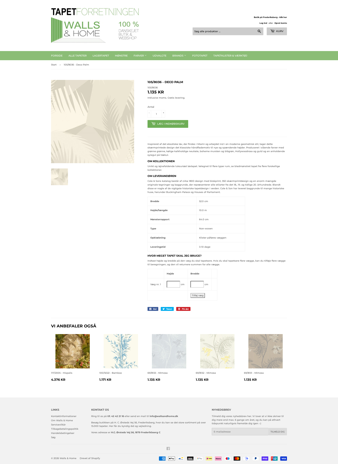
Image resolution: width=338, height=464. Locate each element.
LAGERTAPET (101, 55)
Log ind (263, 23)
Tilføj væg (198, 295)
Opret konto (280, 23)
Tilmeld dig (278, 431)
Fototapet (199, 55)
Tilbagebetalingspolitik (64, 428)
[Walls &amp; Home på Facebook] (168, 449)
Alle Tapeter (77, 55)
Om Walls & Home (62, 420)
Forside (56, 55)
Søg (53, 437)
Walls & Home (68, 458)
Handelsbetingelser (62, 433)
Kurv (279, 31)
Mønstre (121, 55)
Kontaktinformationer (63, 416)
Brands (178, 55)
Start (54, 64)
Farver (139, 55)
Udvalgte (159, 55)
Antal (151, 106)
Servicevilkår (58, 424)
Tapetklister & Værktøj (230, 55)
